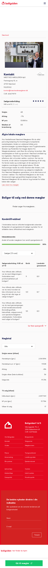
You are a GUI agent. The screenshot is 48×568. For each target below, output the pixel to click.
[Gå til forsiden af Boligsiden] (21, 3)
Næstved (5, 35)
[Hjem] (8, 427)
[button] (18, 253)
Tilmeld (36, 535)
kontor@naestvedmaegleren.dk (16, 90)
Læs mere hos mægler (10, 185)
